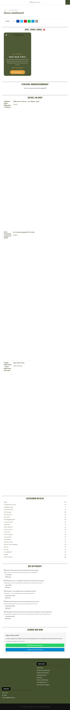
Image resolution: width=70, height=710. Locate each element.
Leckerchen (7, 532)
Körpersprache (8, 529)
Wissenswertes (8, 557)
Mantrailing (7, 539)
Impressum (40, 668)
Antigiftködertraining (10, 504)
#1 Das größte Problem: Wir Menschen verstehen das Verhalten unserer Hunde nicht (27, 614)
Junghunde (7, 524)
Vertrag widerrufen (42, 682)
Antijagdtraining (8, 507)
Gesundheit (7, 517)
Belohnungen (7, 512)
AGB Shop (39, 677)
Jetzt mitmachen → (17, 72)
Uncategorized (8, 552)
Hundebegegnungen (9, 519)
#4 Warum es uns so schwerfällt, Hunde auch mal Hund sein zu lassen (23, 583)
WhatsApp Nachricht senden (35, 645)
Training (6, 549)
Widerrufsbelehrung (42, 680)
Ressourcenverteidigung (10, 544)
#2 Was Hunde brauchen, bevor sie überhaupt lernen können (21, 603)
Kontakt (4, 695)
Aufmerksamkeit (8, 509)
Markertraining (8, 542)
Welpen (6, 554)
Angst (5, 502)
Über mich (5, 693)
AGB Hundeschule (41, 675)
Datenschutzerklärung (43, 670)
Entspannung (8, 514)
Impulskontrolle (8, 522)
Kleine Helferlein (8, 527)
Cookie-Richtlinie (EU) (43, 672)
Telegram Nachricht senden (35, 649)
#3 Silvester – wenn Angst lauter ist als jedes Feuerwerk (19, 593)
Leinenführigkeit (8, 534)
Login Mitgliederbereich (8, 697)
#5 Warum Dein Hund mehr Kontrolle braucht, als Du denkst (20, 572)
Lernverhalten (8, 537)
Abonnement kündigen (43, 685)
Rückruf (6, 547)
